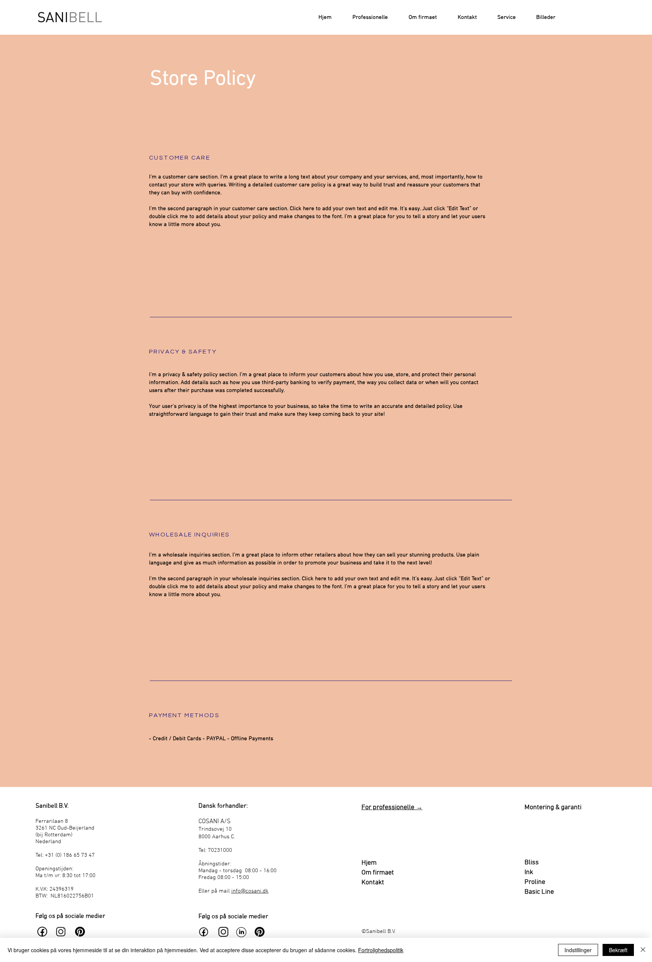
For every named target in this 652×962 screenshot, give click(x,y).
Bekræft (618, 950)
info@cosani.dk (250, 891)
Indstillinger (578, 950)
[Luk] (642, 950)
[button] (502, 17)
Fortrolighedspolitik (380, 950)
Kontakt (372, 883)
